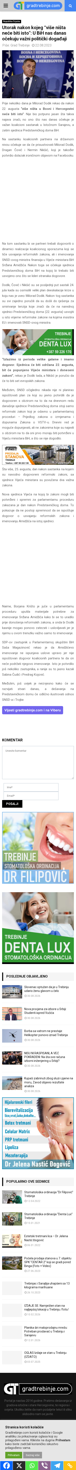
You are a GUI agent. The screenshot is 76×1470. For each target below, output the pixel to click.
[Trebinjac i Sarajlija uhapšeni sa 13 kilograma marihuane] (12, 1288)
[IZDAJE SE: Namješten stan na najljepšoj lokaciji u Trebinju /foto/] (12, 1310)
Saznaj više (32, 1455)
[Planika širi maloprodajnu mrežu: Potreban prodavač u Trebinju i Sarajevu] (12, 1332)
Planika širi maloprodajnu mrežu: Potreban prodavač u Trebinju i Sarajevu (46, 1331)
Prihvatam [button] (14, 1455)
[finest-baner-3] (38, 464)
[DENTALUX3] (38, 354)
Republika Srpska (11, 21)
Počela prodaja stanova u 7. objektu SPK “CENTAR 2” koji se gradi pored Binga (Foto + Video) (47, 1262)
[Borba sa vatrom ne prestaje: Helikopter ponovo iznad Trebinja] (12, 1035)
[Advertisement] (38, 201)
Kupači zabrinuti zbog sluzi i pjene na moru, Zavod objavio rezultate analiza (48, 1082)
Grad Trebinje (20, 45)
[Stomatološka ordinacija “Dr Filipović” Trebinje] (12, 1197)
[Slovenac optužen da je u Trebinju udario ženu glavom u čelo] (12, 991)
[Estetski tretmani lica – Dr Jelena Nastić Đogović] (12, 1241)
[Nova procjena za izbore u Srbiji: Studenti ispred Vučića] (12, 1013)
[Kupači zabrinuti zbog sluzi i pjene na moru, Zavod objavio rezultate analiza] (12, 1083)
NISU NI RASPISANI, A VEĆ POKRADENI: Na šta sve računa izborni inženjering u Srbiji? (44, 1056)
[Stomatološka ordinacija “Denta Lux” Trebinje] (12, 1219)
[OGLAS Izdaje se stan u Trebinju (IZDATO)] (12, 1357)
